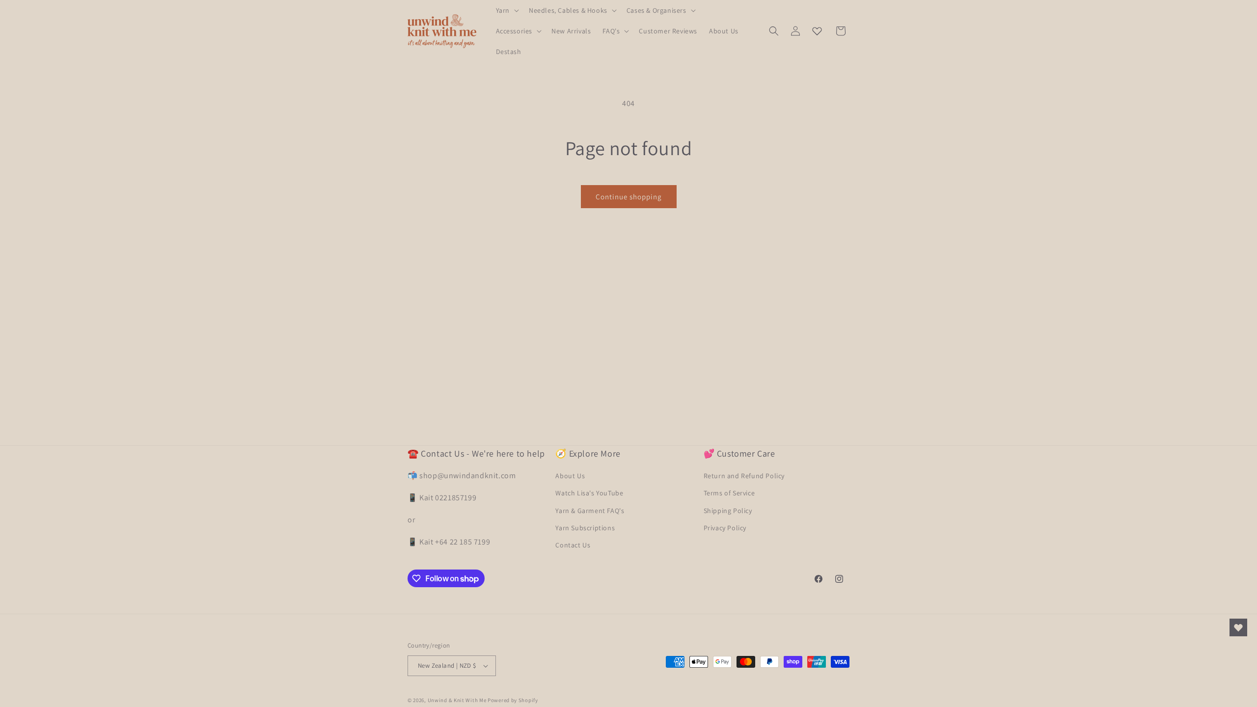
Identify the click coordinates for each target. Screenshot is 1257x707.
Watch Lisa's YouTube (589, 493)
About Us (570, 475)
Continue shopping (629, 196)
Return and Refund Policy (744, 475)
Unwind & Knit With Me (457, 700)
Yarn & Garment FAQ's (589, 510)
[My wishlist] (817, 31)
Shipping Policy (728, 510)
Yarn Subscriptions (585, 527)
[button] (506, 10)
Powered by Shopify (513, 700)
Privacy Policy (725, 527)
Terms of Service (729, 493)
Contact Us (572, 545)
